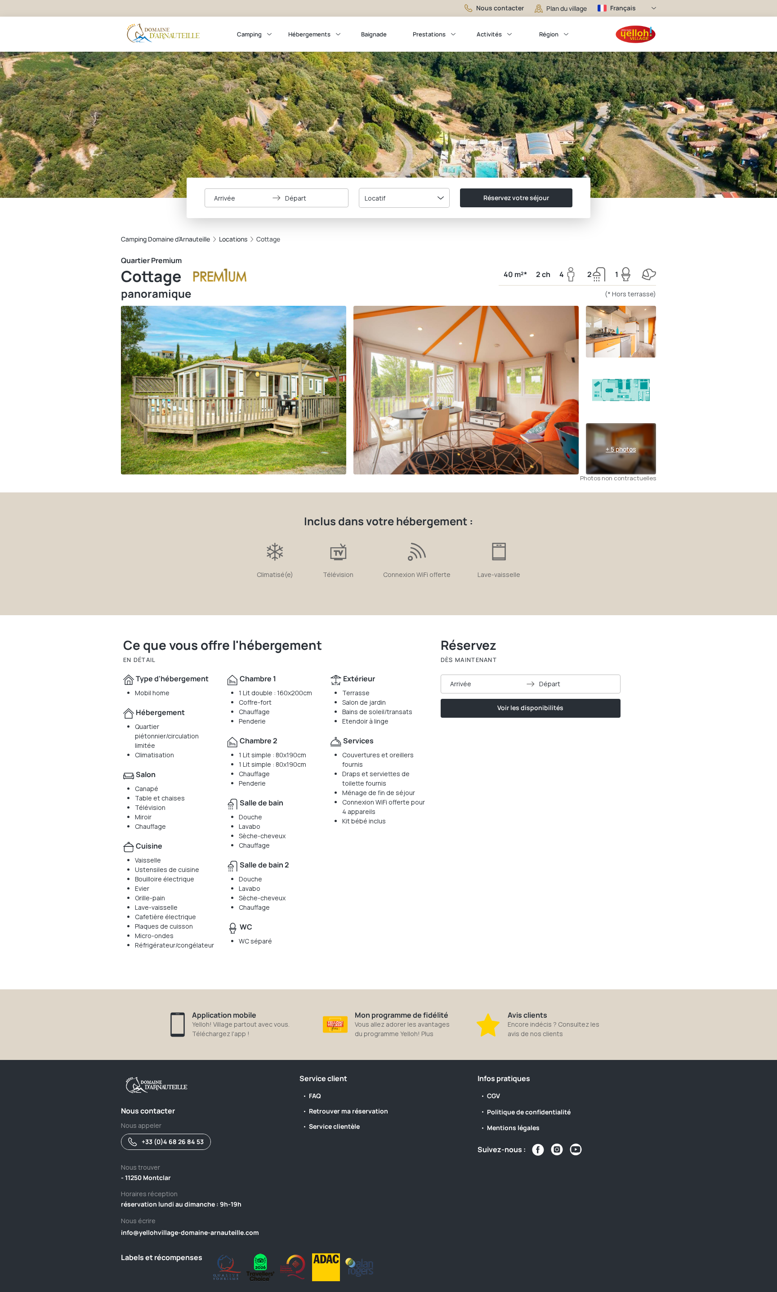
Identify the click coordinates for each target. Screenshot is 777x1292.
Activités (489, 34)
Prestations (429, 34)
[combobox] (404, 197)
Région (548, 34)
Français (623, 8)
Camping (249, 34)
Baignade (374, 34)
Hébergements (309, 34)
